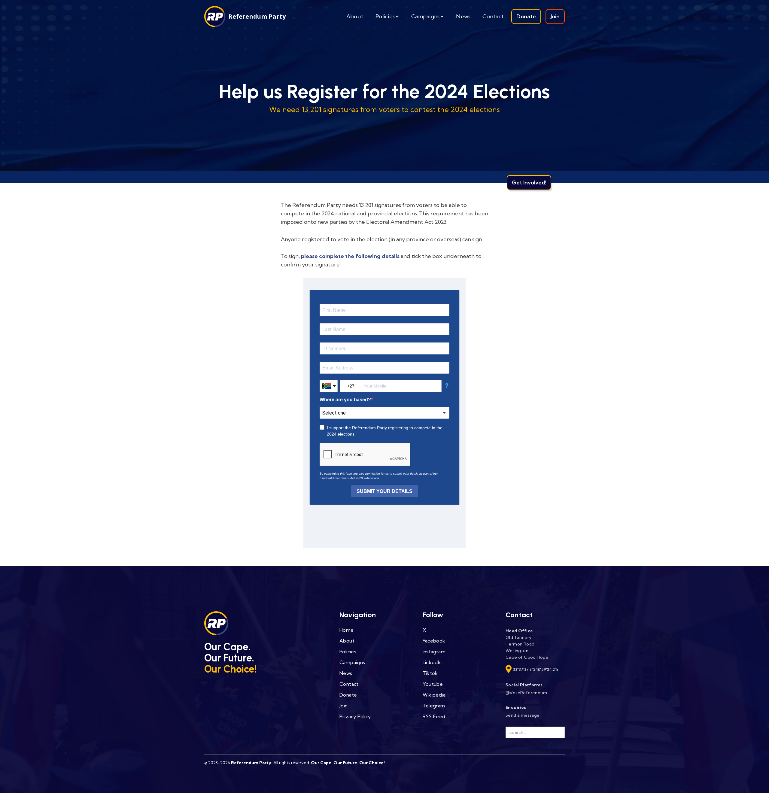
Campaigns (352, 662)
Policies (347, 651)
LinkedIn (432, 662)
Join (555, 16)
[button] (387, 16)
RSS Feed (434, 716)
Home (346, 629)
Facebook (434, 640)
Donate (526, 16)
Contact (493, 16)
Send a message (523, 715)
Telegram (434, 705)
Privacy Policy (355, 716)
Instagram (434, 651)
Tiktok (430, 673)
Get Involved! (529, 182)
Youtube (433, 684)
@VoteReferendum (526, 692)
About (354, 16)
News (463, 16)
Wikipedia (434, 694)
